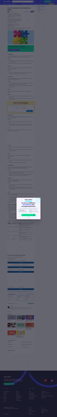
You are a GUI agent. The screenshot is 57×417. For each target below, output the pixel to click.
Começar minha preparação (27, 215)
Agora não (28, 217)
